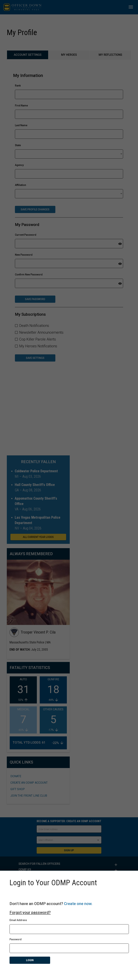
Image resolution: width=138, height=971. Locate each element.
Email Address (18, 920)
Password (16, 939)
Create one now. (78, 903)
